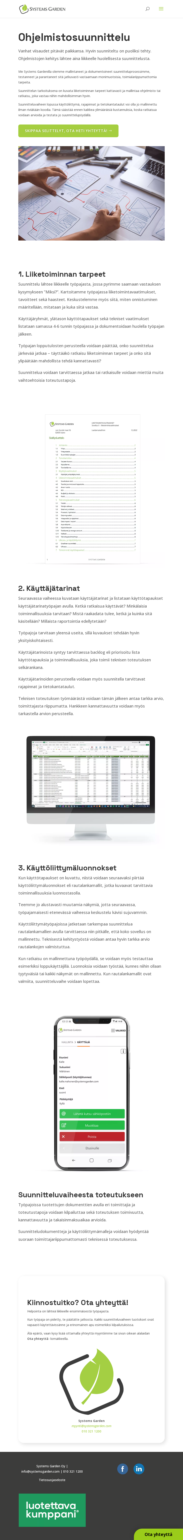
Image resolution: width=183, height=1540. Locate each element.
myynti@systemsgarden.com (91, 1426)
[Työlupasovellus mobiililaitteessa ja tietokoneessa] (91, 239)
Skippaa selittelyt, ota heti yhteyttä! (66, 130)
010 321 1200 (91, 1431)
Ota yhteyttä (158, 1534)
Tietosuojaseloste (52, 1480)
